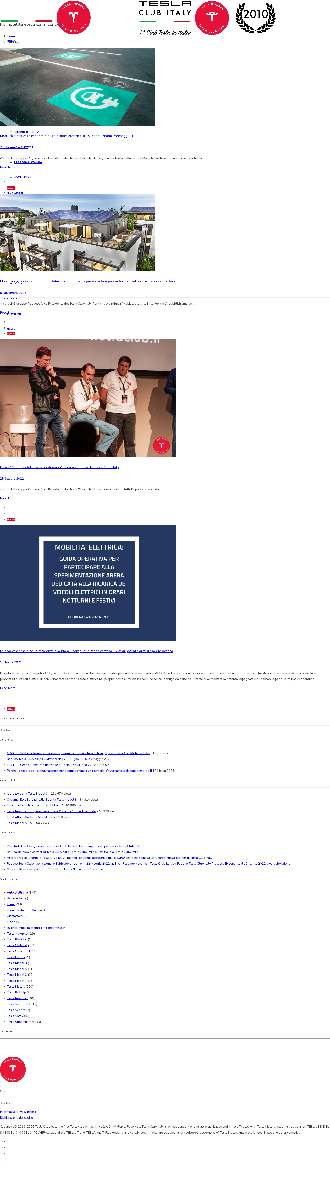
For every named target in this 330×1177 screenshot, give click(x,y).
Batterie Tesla (16, 898)
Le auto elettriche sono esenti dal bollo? (35, 805)
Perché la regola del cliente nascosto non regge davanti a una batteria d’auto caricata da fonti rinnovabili (79, 771)
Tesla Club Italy (18, 945)
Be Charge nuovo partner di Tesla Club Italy (110, 846)
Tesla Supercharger (20, 1022)
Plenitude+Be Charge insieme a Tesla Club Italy (40, 846)
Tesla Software (17, 1016)
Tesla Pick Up (16, 992)
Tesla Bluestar (17, 939)
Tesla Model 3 (17, 963)
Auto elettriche (17, 892)
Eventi (11, 904)
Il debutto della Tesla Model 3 (28, 817)
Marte (11, 922)
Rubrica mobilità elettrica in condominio (34, 928)
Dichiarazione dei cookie (16, 1118)
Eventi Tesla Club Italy (22, 910)
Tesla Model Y (17, 981)
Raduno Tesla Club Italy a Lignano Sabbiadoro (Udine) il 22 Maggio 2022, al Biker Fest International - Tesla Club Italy (89, 864)
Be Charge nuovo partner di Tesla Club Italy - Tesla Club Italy (50, 852)
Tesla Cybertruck (19, 951)
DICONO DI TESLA (26, 132)
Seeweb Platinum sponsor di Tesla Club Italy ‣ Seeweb (46, 869)
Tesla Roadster (17, 998)
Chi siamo (96, 869)
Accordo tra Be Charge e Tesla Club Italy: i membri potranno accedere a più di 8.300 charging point (76, 858)
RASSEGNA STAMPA (28, 162)
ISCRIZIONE (15, 192)
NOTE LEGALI (23, 177)
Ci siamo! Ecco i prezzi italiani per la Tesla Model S (42, 800)
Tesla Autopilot (17, 934)
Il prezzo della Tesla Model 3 (27, 793)
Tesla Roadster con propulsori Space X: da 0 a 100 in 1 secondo (51, 811)
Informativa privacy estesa (18, 1112)
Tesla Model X (17, 975)
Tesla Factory (16, 957)
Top (2, 1174)
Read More (7, 167)
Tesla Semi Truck (19, 1004)
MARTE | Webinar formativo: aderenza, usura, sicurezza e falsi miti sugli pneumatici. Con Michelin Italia (78, 753)
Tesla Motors (16, 987)
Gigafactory (15, 916)
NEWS (11, 329)
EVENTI (12, 298)
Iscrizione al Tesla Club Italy (118, 852)
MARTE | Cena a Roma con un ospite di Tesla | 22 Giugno (47, 765)
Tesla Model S (17, 823)
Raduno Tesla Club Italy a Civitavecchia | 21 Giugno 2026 (47, 759)
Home (11, 36)
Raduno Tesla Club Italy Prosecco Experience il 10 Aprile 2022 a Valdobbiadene (233, 864)
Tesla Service (16, 1010)
